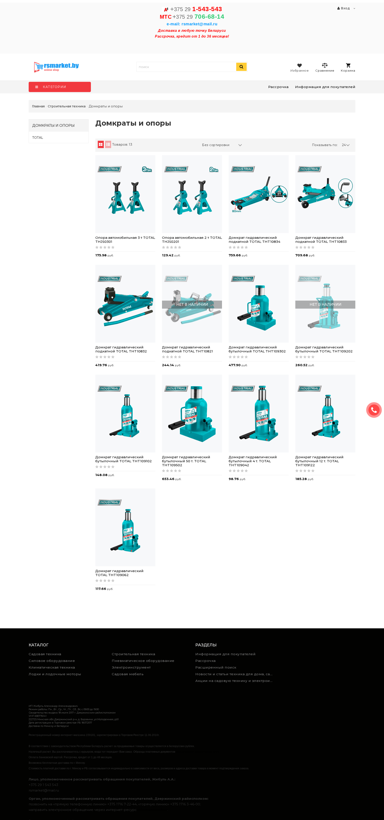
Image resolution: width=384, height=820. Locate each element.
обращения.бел (152, 810)
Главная (38, 106)
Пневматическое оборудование (143, 661)
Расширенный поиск (215, 667)
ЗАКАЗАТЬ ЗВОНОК (376, 410)
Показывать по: (325, 145)
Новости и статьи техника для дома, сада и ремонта (235, 674)
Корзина (348, 70)
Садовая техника (45, 654)
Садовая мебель (128, 674)
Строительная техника (133, 654)
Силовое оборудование (52, 661)
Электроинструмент (131, 667)
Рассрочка (278, 87)
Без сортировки (215, 145)
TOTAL (37, 138)
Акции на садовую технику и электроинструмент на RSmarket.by (235, 681)
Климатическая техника (52, 667)
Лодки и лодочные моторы (55, 674)
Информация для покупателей (325, 87)
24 (344, 145)
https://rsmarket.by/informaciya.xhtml (197, 751)
